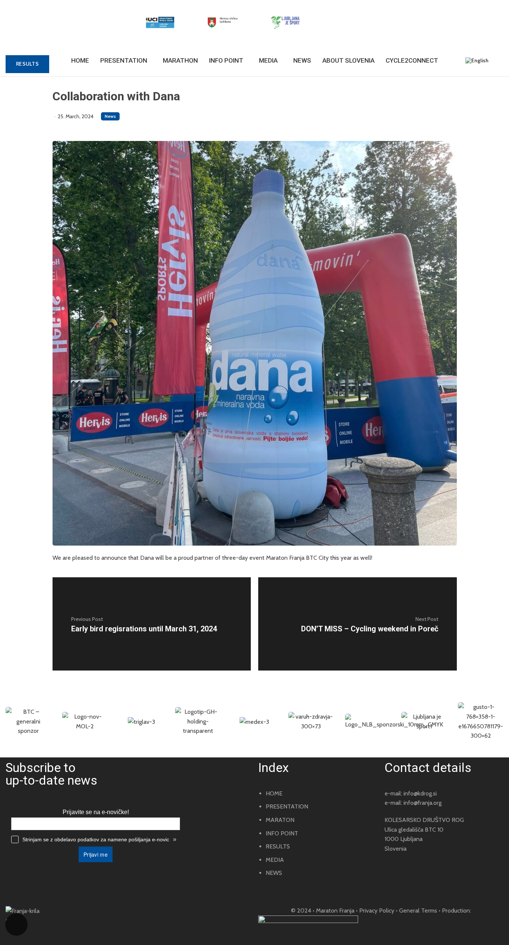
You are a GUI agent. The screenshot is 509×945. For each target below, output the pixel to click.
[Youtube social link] (39, 932)
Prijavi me (95, 854)
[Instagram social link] (29, 932)
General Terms (418, 910)
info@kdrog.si (420, 793)
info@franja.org (423, 802)
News (110, 116)
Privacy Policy (376, 910)
